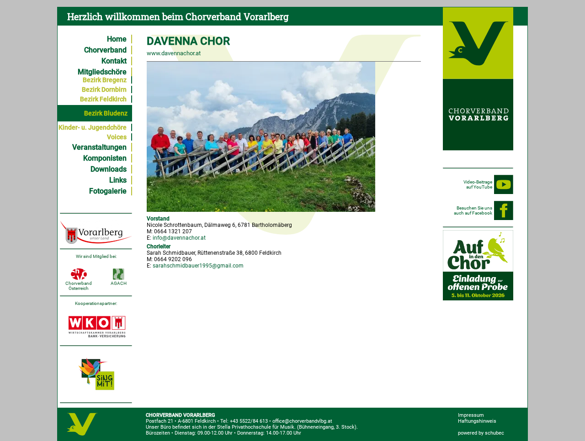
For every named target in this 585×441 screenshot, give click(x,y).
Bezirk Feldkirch (103, 99)
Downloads (108, 169)
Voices (117, 137)
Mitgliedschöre (102, 72)
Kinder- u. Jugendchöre (92, 127)
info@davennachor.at (179, 238)
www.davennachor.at (174, 53)
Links (118, 180)
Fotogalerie (108, 191)
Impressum (471, 415)
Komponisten (105, 158)
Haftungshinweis (477, 421)
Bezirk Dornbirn (104, 89)
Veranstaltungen (99, 147)
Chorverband (105, 50)
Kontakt (114, 61)
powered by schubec (481, 433)
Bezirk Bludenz (106, 113)
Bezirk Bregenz (105, 80)
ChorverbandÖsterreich (78, 286)
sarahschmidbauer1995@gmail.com (198, 265)
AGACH (119, 283)
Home (117, 39)
